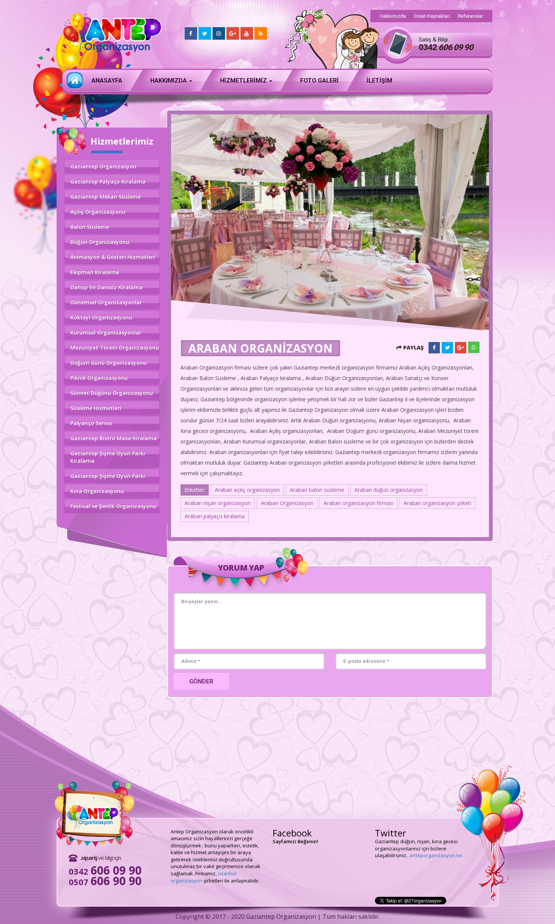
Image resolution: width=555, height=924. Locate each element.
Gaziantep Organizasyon (103, 166)
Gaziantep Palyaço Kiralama (107, 181)
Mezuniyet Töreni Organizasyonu (114, 347)
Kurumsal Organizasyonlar (105, 332)
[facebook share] (434, 347)
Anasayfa (74, 80)
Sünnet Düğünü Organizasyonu (111, 392)
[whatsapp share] (473, 347)
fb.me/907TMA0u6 (395, 841)
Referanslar (470, 16)
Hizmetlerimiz (244, 80)
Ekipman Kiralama (94, 272)
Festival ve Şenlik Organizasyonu (113, 506)
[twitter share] (447, 347)
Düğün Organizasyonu (99, 241)
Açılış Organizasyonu (97, 211)
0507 (105, 881)
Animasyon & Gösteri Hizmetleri (112, 256)
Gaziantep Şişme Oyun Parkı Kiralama (107, 457)
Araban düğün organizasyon (389, 489)
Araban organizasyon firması (358, 503)
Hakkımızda (393, 16)
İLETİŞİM (379, 80)
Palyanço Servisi (91, 423)
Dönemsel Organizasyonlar (106, 302)
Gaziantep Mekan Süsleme (105, 196)
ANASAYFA (106, 80)
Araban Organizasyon (287, 503)
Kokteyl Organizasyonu (101, 317)
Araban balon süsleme (317, 489)
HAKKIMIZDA (169, 80)
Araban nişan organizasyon (218, 503)
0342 (446, 47)
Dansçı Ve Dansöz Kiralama (106, 287)
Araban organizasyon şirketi (437, 503)
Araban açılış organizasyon (247, 489)
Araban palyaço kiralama (215, 516)
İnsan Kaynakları (432, 16)
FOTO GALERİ (319, 80)
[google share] (460, 347)
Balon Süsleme (89, 226)
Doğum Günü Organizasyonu (108, 362)
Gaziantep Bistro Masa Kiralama (113, 438)
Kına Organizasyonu (97, 490)
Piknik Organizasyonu (99, 377)
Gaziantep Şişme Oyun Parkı (107, 475)
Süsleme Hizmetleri (95, 407)
